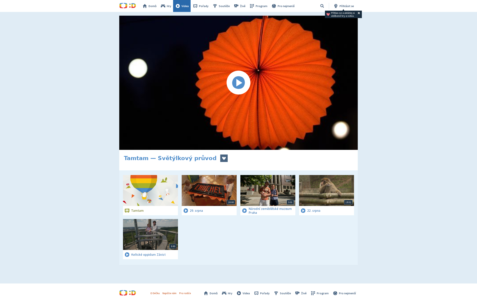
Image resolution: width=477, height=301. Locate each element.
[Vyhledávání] (322, 6)
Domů (153, 6)
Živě (242, 6)
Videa (185, 6)
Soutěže (224, 6)
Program (261, 6)
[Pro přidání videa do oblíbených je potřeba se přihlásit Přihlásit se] (224, 158)
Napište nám (169, 293)
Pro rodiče (185, 293)
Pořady (204, 6)
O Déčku (155, 293)
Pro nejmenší (286, 6)
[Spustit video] (238, 83)
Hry (169, 6)
